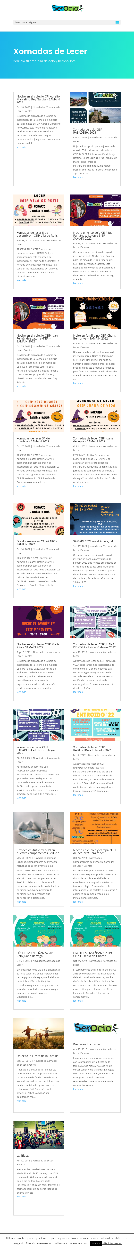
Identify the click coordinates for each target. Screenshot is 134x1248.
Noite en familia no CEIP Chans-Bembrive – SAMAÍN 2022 (95, 336)
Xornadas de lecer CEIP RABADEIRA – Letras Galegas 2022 (36, 750)
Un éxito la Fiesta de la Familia (38, 1056)
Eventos (28, 111)
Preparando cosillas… (88, 1044)
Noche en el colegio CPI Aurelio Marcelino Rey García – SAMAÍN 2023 (38, 99)
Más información (112, 1243)
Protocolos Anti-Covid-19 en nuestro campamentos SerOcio (38, 851)
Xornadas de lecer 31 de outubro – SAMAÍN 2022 (33, 439)
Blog (50, 865)
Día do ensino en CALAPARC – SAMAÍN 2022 (37, 542)
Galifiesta (23, 1156)
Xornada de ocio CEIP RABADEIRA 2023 (87, 131)
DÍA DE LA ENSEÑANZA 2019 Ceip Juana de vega (36, 954)
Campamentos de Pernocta (42, 861)
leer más (21, 147)
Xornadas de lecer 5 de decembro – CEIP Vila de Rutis (37, 234)
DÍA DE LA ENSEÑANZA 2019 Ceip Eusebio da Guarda (92, 954)
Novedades (39, 107)
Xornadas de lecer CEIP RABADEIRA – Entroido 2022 (92, 748)
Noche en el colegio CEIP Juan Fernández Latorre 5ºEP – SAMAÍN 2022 (93, 235)
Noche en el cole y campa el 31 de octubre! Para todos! (94, 851)
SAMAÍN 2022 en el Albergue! (93, 541)
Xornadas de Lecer (27, 865)
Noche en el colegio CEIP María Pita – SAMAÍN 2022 (38, 645)
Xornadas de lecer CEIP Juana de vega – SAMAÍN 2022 (93, 439)
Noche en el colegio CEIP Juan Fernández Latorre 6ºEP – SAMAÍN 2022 (37, 338)
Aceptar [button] (96, 1243)
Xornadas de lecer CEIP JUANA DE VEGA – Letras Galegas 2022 (94, 645)
